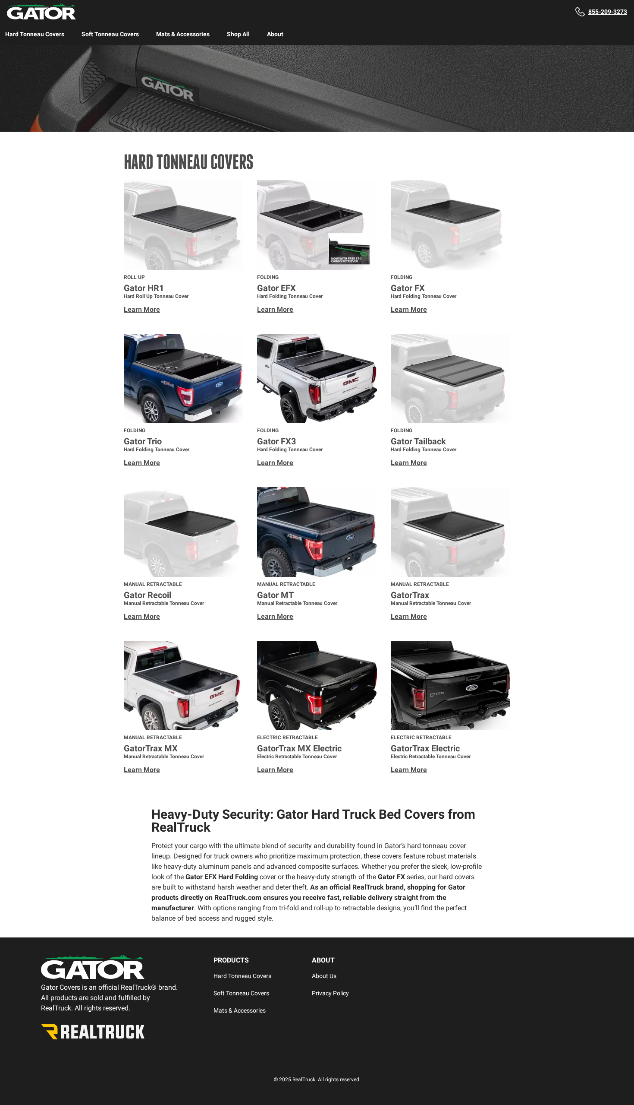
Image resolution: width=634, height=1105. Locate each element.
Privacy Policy (330, 993)
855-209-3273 (607, 11)
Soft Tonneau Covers (110, 34)
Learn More (142, 309)
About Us (324, 975)
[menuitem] (34, 34)
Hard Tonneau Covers (34, 34)
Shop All (238, 34)
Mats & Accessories (183, 34)
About (275, 34)
